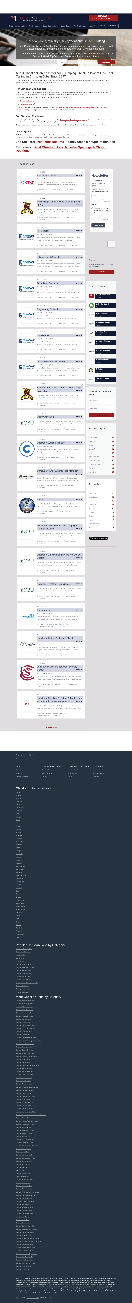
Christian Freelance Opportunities (27, 1087)
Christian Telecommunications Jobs (27, 1238)
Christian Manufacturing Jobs (25, 1158)
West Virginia (20, 934)
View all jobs (51, 727)
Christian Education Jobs (24, 1068)
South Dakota (20, 909)
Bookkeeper (43, 335)
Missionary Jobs (21, 955)
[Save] (80, 172)
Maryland (19, 844)
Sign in (102, 25)
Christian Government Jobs (25, 1099)
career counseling (51, 1287)
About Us (19, 773)
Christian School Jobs (23, 976)
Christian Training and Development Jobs (29, 1241)
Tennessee (19, 912)
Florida (18, 813)
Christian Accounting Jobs (24, 1004)
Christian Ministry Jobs (23, 952)
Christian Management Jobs (25, 1155)
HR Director (43, 231)
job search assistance (86, 1287)
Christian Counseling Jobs (24, 1050)
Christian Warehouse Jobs (24, 1257)
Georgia (18, 817)
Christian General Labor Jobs (25, 1096)
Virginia (18, 922)
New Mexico (20, 881)
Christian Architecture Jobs (24, 1013)
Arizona (18, 798)
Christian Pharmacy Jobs (24, 1186)
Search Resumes (47, 773)
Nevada (18, 885)
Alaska (18, 792)
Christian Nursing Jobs (23, 1183)
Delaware (19, 810)
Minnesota (19, 854)
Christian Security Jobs (23, 1149)
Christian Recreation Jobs (24, 1204)
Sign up (113, 26)
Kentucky (19, 835)
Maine (18, 847)
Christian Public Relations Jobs (26, 1195)
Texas (18, 915)
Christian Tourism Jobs (23, 1235)
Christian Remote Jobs (23, 1266)
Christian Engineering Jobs (24, 1071)
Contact (18, 770)
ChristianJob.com (64, 1285)
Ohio (17, 891)
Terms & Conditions (22, 776)
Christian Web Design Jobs (24, 1260)
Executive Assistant (47, 175)
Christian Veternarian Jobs (24, 1251)
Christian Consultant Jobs (24, 1047)
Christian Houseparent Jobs (25, 1124)
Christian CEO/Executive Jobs (25, 1028)
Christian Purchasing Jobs (24, 1142)
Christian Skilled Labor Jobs (25, 1226)
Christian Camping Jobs (23, 973)
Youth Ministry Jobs (22, 992)
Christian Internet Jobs (23, 1136)
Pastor (40, 499)
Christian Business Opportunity (26, 1025)
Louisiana (19, 838)
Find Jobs (106, 62)
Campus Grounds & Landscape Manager (57, 471)
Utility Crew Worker (46, 417)
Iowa (17, 823)
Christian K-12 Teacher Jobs (25, 1139)
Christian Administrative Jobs (25, 1000)
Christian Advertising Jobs (24, 1007)
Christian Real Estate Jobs (24, 1207)
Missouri (18, 857)
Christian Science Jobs (23, 1223)
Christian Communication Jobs (26, 1037)
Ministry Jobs (20, 1170)
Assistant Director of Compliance (53, 584)
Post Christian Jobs (48, 770)
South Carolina (20, 906)
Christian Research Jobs (24, 1210)
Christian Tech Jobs (22, 986)
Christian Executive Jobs (24, 1078)
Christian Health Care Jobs (24, 1108)
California (19, 801)
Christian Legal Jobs (22, 1152)
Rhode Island (20, 903)
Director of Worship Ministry (51, 442)
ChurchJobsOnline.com (27, 101)
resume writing (73, 1287)
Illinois (18, 826)
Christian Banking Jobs (23, 1019)
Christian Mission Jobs (23, 1173)
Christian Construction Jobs (25, 1044)
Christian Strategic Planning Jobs (26, 1229)
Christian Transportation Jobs (25, 1247)
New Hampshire (21, 875)
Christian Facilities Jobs (23, 970)
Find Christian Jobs (74, 770)
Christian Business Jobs (23, 1093)
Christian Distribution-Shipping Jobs (27, 1065)
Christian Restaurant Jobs (24, 1213)
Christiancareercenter (33, 1298)
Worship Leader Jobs (23, 989)
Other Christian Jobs (22, 1176)
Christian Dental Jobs (23, 1059)
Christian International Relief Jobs (27, 1146)
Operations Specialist (47, 283)
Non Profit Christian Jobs (24, 949)
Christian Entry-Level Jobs (24, 1075)
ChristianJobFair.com (27, 104)
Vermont (18, 925)
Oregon (18, 897)
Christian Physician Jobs (24, 1189)
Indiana (18, 829)
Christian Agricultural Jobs (24, 1010)
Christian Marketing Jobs (24, 1161)
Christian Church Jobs (23, 1034)
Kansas (18, 832)
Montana (19, 863)
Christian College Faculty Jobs (26, 1118)
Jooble (95, 770)
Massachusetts (21, 841)
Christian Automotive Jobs (24, 1016)
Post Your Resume (51, 141)
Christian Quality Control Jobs (25, 1201)
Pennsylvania (20, 900)
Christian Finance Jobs (23, 1084)
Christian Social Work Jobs (24, 980)
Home (18, 766)
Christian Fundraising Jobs (24, 1090)
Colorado (19, 804)
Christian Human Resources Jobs (27, 1121)
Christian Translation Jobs (24, 1244)
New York (19, 888)
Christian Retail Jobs (22, 1217)
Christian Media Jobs (22, 1164)
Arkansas (19, 795)
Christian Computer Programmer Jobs (28, 1041)
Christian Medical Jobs (23, 1167)
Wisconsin (19, 931)
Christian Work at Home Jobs (25, 1263)
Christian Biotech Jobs (23, 1022)
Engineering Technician (48, 309)
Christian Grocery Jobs (23, 1105)
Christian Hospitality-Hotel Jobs (26, 1112)
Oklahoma (19, 894)
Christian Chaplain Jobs (23, 1031)
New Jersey (19, 878)
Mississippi (19, 860)
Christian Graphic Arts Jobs (25, 1102)
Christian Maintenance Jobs (25, 967)
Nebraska (19, 872)
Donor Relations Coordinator (51, 361)
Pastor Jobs (20, 961)
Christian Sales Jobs (22, 1220)
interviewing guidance (104, 1287)
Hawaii (18, 820)
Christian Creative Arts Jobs (25, 1053)
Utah (17, 918)
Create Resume (73, 773)
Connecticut (20, 807)
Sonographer (43, 610)
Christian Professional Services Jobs (27, 1192)
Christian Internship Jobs (24, 1127)
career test (64, 1287)
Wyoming (19, 937)
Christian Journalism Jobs (24, 1180)
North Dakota (20, 869)
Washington (19, 928)
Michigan (19, 851)
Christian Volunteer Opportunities (26, 1254)
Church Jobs (20, 958)
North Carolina (20, 866)
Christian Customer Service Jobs (26, 1056)
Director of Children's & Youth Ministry (56, 638)
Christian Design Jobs (23, 1062)
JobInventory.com (99, 773)
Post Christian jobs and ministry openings (73, 120)
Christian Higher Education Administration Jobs (31, 1115)
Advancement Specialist (49, 257)
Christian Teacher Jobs (23, 964)
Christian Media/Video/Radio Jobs (27, 983)
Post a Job (101, 271)
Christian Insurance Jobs (24, 1133)
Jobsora (96, 776)
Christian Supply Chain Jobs (25, 1232)
